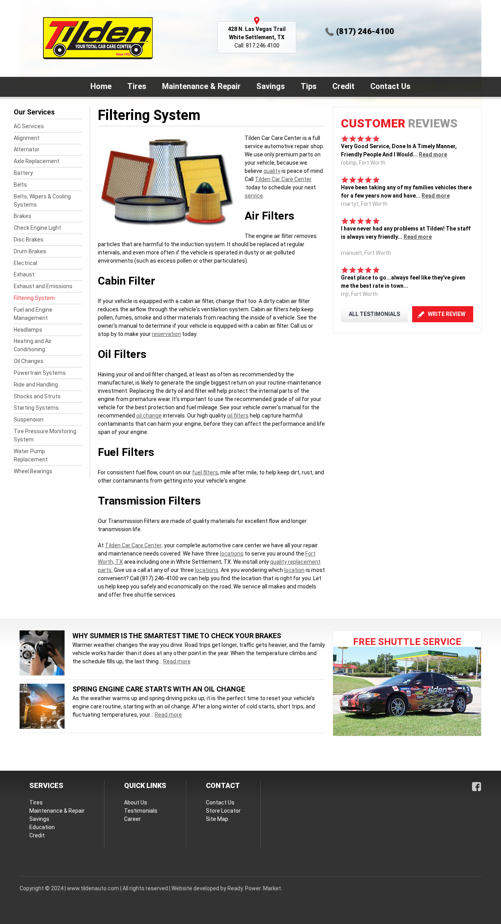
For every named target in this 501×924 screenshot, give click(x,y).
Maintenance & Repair (198, 87)
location (294, 570)
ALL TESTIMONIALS (374, 314)
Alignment (27, 138)
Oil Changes (28, 361)
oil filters (238, 415)
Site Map (217, 819)
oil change (149, 415)
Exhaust (24, 274)
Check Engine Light (37, 228)
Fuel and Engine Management (33, 314)
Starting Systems (36, 408)
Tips (309, 86)
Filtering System (34, 298)
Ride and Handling (36, 384)
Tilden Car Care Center (283, 179)
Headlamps (28, 330)
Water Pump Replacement (31, 455)
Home (101, 86)
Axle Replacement (36, 161)
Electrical (25, 263)
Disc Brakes (28, 239)
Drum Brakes (30, 251)
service (254, 195)
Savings (270, 86)
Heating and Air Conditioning (33, 345)
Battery (23, 173)
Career (132, 819)
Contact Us (387, 87)
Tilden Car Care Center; (134, 545)
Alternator (27, 149)
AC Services (29, 126)
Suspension (28, 419)
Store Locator (223, 811)
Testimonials (140, 811)
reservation (166, 334)
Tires (136, 86)
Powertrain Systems (40, 373)
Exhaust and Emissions (43, 286)
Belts (20, 185)
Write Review (446, 314)
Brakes (22, 216)
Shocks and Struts (37, 396)
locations (231, 553)
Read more (433, 154)
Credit (343, 86)
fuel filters (205, 472)
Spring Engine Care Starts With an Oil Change (158, 689)
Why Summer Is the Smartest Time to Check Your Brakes (176, 636)
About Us (135, 802)
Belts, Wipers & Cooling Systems (42, 200)
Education (42, 827)
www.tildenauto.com (93, 888)
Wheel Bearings (33, 471)
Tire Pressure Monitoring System (45, 435)
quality (271, 171)
